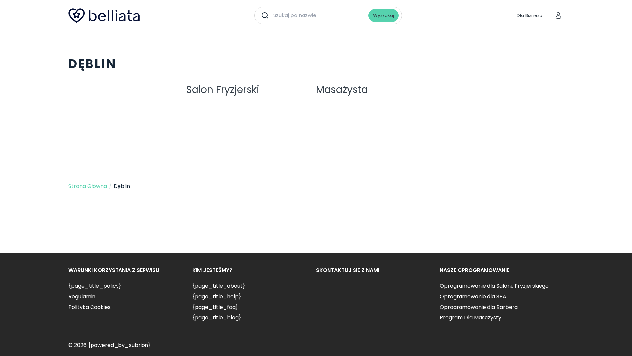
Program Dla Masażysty (470, 317)
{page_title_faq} (215, 307)
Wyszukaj (383, 15)
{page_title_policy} (94, 286)
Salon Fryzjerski (222, 89)
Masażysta (342, 89)
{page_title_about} (218, 286)
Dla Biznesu (529, 15)
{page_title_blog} (216, 317)
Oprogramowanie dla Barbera (479, 307)
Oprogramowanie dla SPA (473, 296)
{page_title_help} (216, 296)
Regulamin (81, 296)
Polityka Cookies (89, 307)
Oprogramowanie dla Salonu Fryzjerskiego (494, 286)
